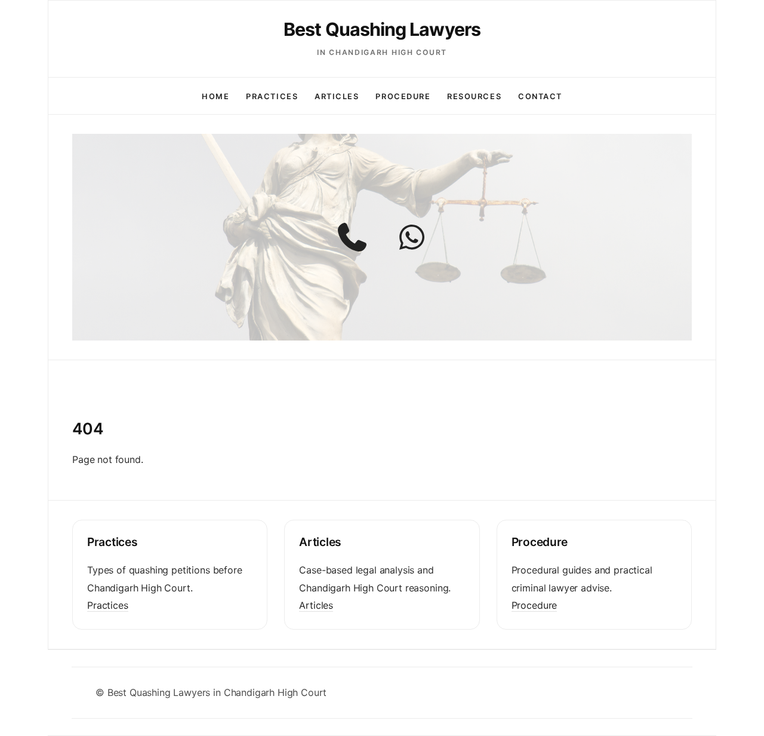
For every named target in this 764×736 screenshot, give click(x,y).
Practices (272, 96)
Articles (337, 96)
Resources (474, 96)
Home (215, 96)
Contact (540, 96)
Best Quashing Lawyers (382, 29)
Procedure (402, 96)
